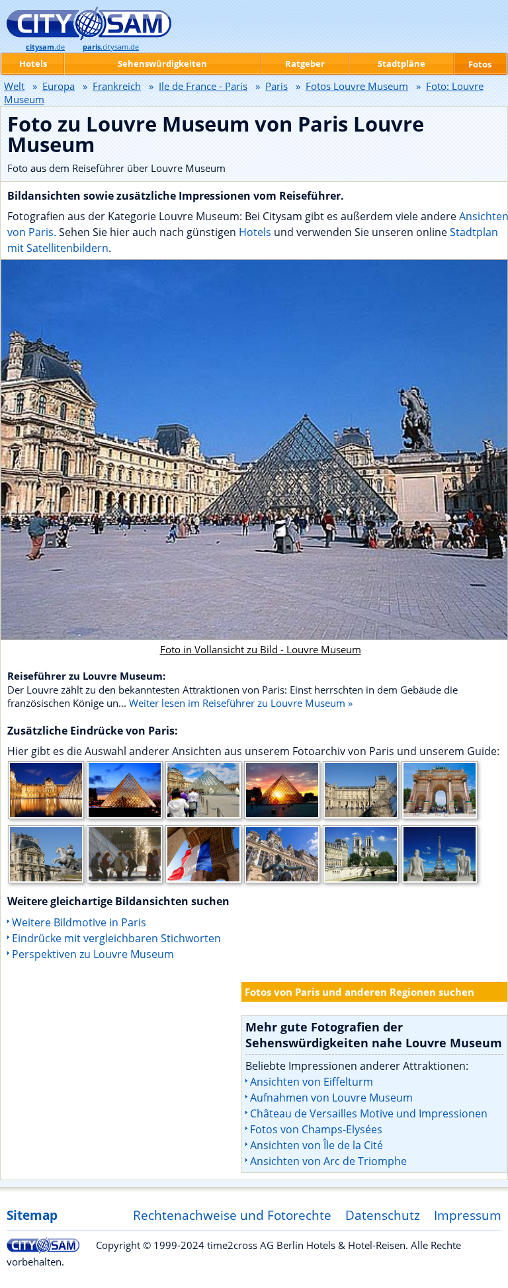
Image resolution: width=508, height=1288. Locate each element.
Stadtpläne (401, 63)
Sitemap (32, 1215)
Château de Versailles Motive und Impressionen (368, 1113)
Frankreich (117, 86)
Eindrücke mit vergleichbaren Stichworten (116, 938)
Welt (14, 86)
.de (45, 47)
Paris (276, 86)
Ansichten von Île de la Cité (316, 1145)
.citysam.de (111, 47)
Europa (58, 86)
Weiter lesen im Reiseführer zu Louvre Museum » (241, 702)
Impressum (467, 1215)
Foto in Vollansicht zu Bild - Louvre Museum (260, 649)
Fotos (479, 64)
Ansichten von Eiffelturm (311, 1081)
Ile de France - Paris (203, 86)
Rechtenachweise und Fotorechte (232, 1215)
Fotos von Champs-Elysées (316, 1129)
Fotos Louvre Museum (357, 86)
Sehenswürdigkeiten (162, 63)
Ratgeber (305, 63)
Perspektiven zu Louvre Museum (93, 954)
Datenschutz (382, 1215)
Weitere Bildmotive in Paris (79, 922)
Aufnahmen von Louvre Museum (331, 1097)
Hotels (256, 232)
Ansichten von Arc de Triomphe (328, 1161)
